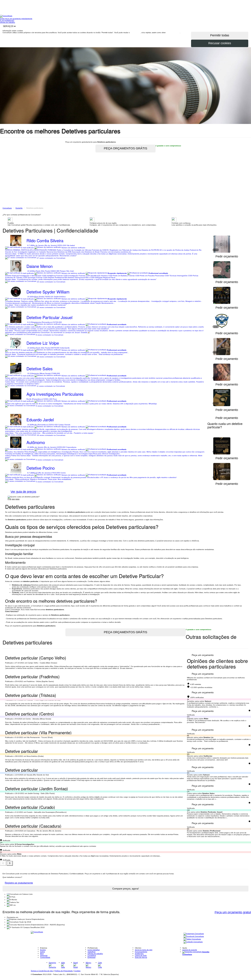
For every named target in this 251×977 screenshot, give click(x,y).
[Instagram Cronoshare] (194, 934)
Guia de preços (141, 957)
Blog (42, 953)
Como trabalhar (94, 950)
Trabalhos (91, 952)
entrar (2, 18)
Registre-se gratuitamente (19, 882)
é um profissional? (7, 20)
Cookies (77, 971)
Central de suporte (189, 950)
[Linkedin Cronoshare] (193, 942)
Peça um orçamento (203, 655)
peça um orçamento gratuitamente (18, 18)
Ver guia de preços (23, 491)
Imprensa (43, 955)
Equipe (43, 950)
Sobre (42, 952)
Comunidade (45, 957)
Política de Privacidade (63, 971)
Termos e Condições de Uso (42, 971)
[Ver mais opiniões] (10, 863)
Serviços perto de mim (143, 950)
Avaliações (139, 953)
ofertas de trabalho (7, 22)
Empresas (91, 957)
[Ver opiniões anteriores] (3, 863)
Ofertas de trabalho (95, 953)
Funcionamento (141, 952)
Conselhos (92, 955)
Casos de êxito (141, 955)
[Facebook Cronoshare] (194, 936)
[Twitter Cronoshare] (192, 939)
